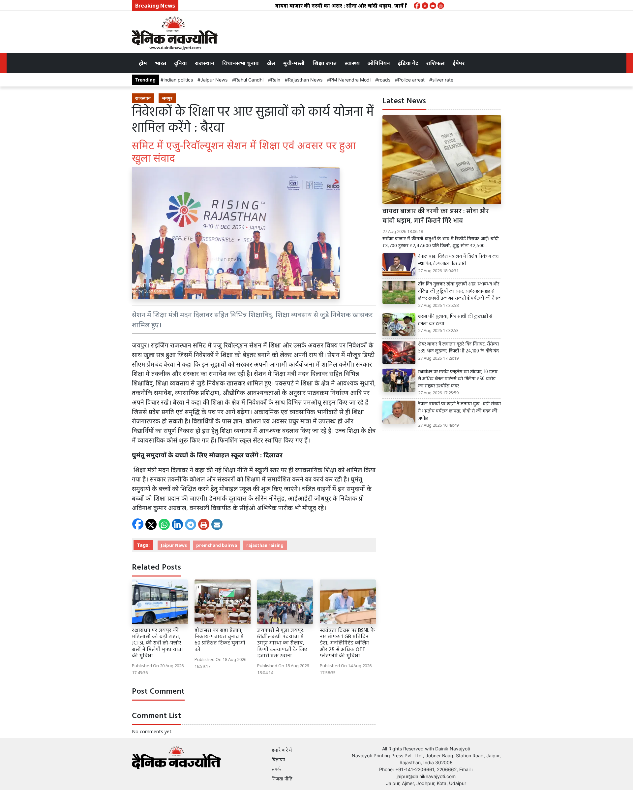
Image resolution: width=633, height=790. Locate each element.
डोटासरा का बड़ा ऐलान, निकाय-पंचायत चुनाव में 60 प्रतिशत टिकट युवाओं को (220, 640)
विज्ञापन (278, 759)
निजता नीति (282, 778)
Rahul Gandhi (249, 79)
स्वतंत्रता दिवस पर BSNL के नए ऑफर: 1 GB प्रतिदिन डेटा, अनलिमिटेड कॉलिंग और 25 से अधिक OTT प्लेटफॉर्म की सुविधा (347, 643)
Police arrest (411, 79)
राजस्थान (204, 63)
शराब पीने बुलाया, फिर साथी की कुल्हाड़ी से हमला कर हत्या (455, 320)
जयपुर (167, 98)
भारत (160, 63)
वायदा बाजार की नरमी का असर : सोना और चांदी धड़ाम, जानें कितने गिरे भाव (338, 5)
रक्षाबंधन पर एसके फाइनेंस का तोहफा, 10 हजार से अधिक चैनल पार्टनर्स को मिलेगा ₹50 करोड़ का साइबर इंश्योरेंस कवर (457, 379)
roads (384, 79)
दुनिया (180, 63)
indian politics (178, 79)
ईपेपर (459, 63)
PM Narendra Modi (350, 79)
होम (143, 63)
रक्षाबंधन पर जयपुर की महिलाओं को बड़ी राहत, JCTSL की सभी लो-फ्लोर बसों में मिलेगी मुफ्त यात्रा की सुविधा (157, 643)
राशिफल (435, 63)
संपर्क (276, 769)
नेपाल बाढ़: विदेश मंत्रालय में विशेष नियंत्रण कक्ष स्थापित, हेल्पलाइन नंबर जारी (458, 260)
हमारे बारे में (282, 750)
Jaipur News (213, 79)
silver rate (442, 79)
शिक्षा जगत (325, 63)
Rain (275, 79)
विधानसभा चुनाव (240, 63)
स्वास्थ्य (352, 63)
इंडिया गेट (408, 63)
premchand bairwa (216, 545)
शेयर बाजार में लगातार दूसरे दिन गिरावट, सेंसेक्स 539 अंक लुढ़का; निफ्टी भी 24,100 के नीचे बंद (458, 348)
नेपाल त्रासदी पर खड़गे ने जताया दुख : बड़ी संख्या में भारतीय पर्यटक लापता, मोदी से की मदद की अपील (459, 411)
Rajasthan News (305, 79)
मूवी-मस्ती (294, 63)
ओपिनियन (379, 63)
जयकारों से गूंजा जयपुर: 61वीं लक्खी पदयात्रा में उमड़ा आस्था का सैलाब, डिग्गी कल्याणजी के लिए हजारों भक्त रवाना (282, 643)
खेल (271, 63)
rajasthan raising (265, 545)
